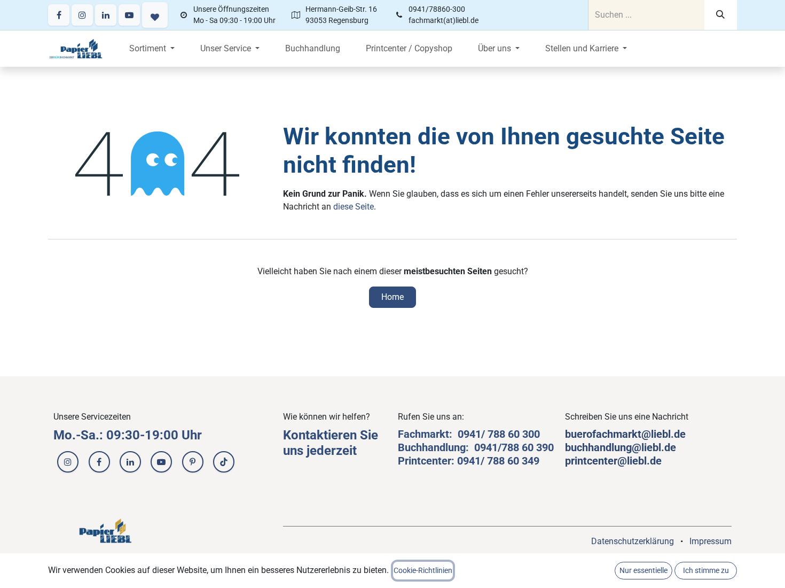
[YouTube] (129, 15)
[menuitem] (151, 48)
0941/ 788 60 (490, 434)
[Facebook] (58, 15)
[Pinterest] (193, 462)
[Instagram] (82, 15)
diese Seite (353, 207)
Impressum (710, 541)
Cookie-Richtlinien (423, 570)
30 (528, 434)
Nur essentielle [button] (643, 570)
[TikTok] (224, 462)
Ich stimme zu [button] (706, 570)
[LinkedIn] (105, 15)
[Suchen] (720, 15)
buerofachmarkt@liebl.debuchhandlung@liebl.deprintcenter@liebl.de (625, 447)
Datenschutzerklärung (632, 541)
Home (392, 297)
